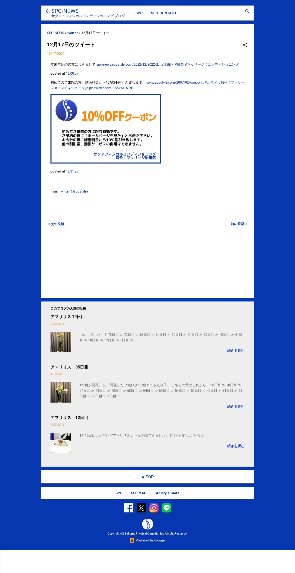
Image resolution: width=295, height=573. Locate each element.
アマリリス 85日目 (69, 367)
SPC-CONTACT (164, 13)
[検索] (247, 12)
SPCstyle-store (167, 493)
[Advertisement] (147, 262)
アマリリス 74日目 (67, 316)
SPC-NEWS (65, 11)
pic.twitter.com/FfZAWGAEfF (111, 88)
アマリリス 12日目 (69, 417)
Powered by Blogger (150, 540)
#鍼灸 (179, 64)
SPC (139, 13)
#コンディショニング (222, 64)
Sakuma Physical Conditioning (144, 533)
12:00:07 (72, 73)
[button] (245, 45)
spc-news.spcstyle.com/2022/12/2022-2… (128, 64)
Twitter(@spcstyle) (73, 191)
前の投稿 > (239, 224)
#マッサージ (194, 64)
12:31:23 (72, 171)
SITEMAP (138, 493)
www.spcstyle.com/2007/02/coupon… (175, 82)
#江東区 (167, 64)
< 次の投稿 (56, 224)
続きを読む (236, 350)
